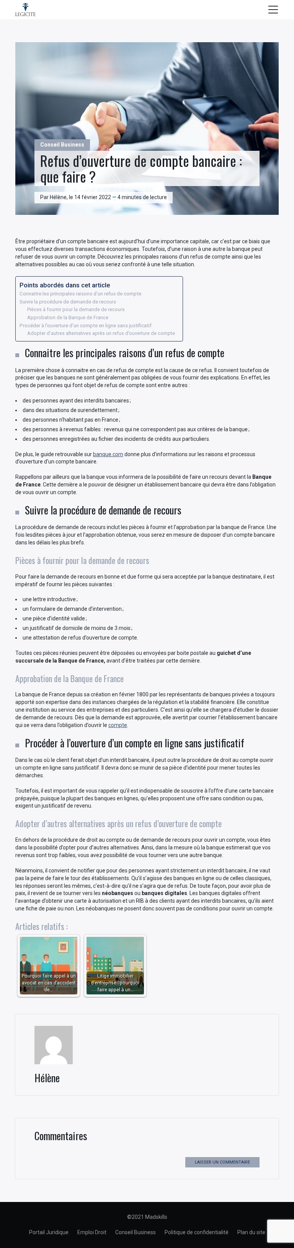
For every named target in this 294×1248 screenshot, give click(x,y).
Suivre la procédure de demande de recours (68, 302)
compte (117, 725)
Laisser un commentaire (222, 1162)
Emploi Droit (91, 1232)
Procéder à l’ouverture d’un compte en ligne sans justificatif (86, 325)
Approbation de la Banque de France (67, 317)
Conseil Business (62, 145)
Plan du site (251, 1232)
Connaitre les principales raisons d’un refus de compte (80, 294)
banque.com (108, 454)
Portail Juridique (49, 1232)
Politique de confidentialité (197, 1232)
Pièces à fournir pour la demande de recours (76, 309)
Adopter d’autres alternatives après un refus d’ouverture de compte (101, 333)
